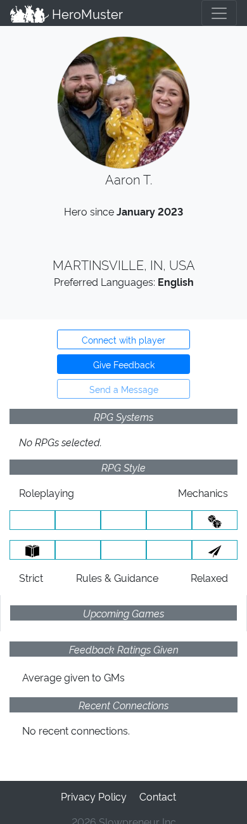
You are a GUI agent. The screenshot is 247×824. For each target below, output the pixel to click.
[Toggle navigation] (219, 13)
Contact (157, 796)
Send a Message (123, 389)
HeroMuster (86, 13)
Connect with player (123, 339)
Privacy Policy (94, 796)
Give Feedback (124, 364)
